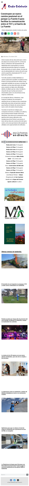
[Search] (27, 475)
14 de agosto (14, 168)
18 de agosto (14, 161)
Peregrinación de (14, 177)
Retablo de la (14, 179)
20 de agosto (14, 149)
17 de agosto (14, 163)
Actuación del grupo (14, 156)
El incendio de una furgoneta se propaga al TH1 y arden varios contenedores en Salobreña (14, 284)
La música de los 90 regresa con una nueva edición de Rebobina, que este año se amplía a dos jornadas (13, 357)
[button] (2, 2)
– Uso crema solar (14, 158)
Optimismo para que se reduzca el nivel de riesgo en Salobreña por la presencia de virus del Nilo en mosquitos (13, 429)
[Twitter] (14, 480)
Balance (14, 172)
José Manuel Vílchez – (14, 175)
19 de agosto (14, 154)
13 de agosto (14, 170)
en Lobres (15, 181)
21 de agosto (14, 145)
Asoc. (14, 165)
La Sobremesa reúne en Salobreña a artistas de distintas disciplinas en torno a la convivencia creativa (14, 393)
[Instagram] (18, 480)
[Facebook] (11, 480)
